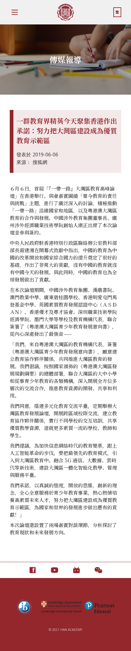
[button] (14, 12)
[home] (65, 12)
